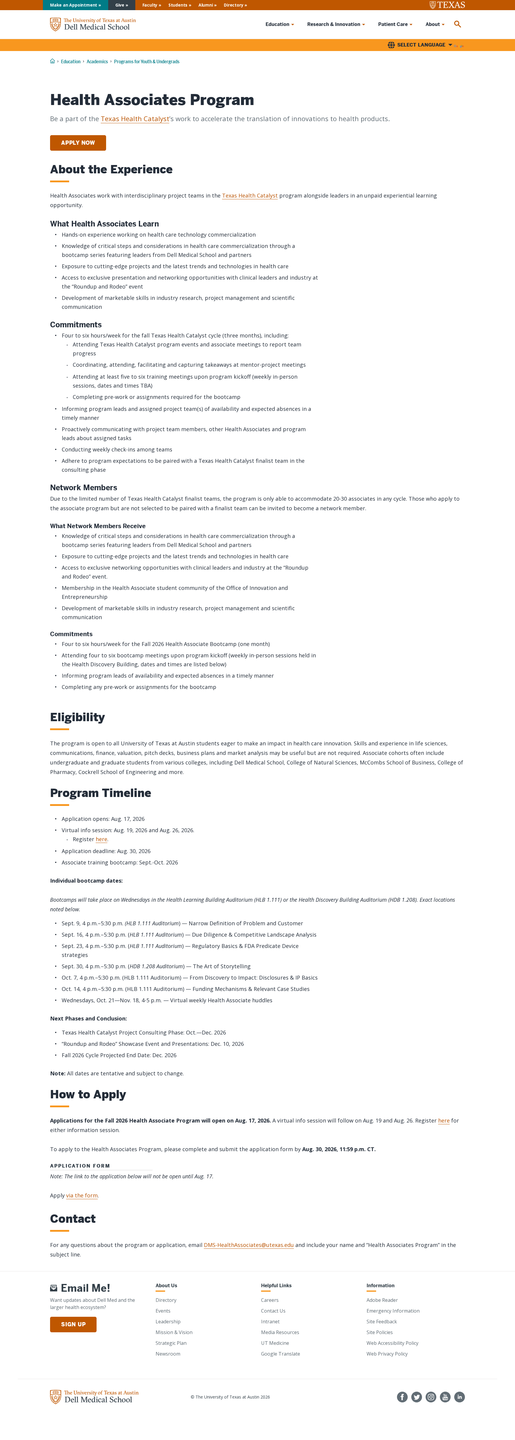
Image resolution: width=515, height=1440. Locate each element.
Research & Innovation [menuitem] (333, 24)
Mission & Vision (174, 1332)
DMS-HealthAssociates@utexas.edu (249, 1244)
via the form (82, 1195)
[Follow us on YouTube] (445, 1397)
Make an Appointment (73, 5)
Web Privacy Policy (387, 1353)
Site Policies (380, 1332)
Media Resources (280, 1332)
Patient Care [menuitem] (393, 24)
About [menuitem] (433, 24)
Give (119, 5)
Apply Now (78, 142)
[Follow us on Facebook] (402, 1397)
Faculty (150, 5)
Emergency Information (393, 1311)
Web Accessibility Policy (392, 1343)
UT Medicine (275, 1343)
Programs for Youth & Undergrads (146, 61)
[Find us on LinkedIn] (459, 1397)
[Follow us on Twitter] (416, 1397)
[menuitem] (458, 24)
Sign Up (73, 1324)
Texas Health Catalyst (135, 118)
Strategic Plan (171, 1343)
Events (163, 1311)
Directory (233, 5)
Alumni (205, 5)
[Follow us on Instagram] (431, 1397)
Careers (270, 1300)
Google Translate (280, 1353)
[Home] (93, 25)
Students (177, 5)
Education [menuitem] (277, 24)
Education (70, 61)
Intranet (270, 1321)
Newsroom (168, 1353)
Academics (97, 61)
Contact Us (273, 1311)
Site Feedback (382, 1321)
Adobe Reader (382, 1300)
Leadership (168, 1321)
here (101, 839)
